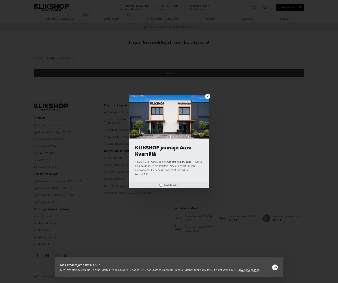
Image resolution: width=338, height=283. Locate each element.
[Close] (207, 96)
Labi (275, 267)
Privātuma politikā (248, 270)
